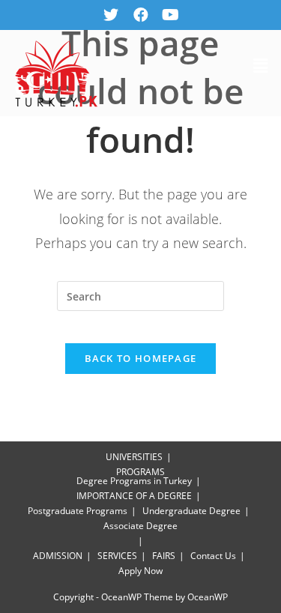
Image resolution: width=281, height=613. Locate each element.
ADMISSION (57, 555)
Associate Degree (140, 525)
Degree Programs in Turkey (134, 480)
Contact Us (213, 555)
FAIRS (163, 555)
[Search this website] (140, 296)
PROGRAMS (140, 471)
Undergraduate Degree (191, 510)
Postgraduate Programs (77, 510)
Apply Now (140, 570)
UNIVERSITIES (134, 456)
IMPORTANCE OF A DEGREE (134, 495)
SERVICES (117, 555)
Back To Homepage (141, 358)
